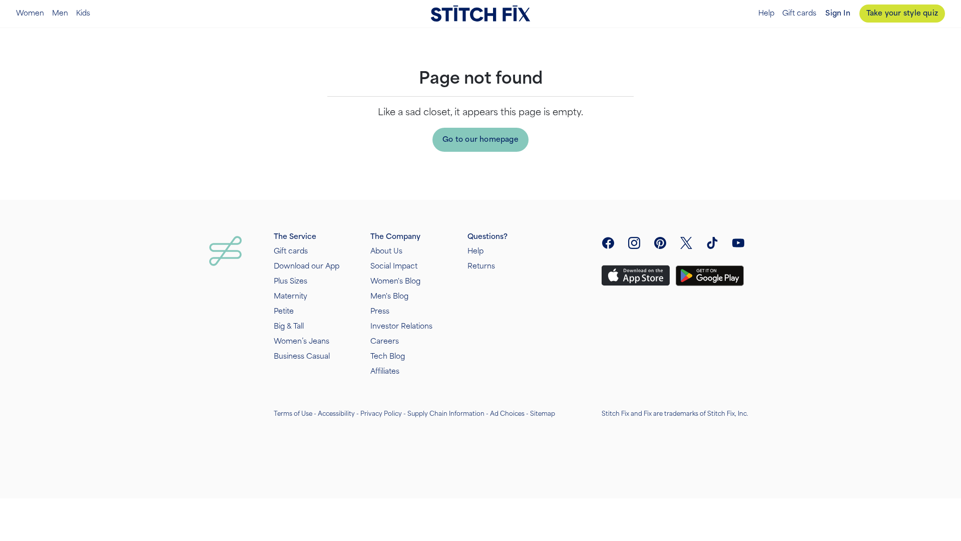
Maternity (290, 296)
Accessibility (336, 413)
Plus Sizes (290, 281)
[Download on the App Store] (636, 275)
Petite (284, 311)
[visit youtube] (738, 243)
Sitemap (542, 413)
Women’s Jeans (301, 341)
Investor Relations (401, 326)
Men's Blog (389, 296)
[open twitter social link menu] (686, 243)
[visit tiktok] (712, 243)
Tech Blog (387, 356)
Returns (481, 266)
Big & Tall (289, 326)
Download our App (306, 266)
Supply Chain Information (446, 413)
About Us (386, 251)
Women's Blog (395, 281)
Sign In (837, 13)
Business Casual (302, 356)
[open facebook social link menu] (608, 243)
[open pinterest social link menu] (660, 243)
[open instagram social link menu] (634, 243)
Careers (384, 341)
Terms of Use (293, 413)
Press (379, 311)
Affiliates (384, 371)
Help (766, 14)
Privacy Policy (381, 413)
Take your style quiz (902, 13)
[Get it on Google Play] (710, 276)
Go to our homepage (480, 139)
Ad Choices (507, 413)
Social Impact (393, 266)
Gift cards (799, 14)
